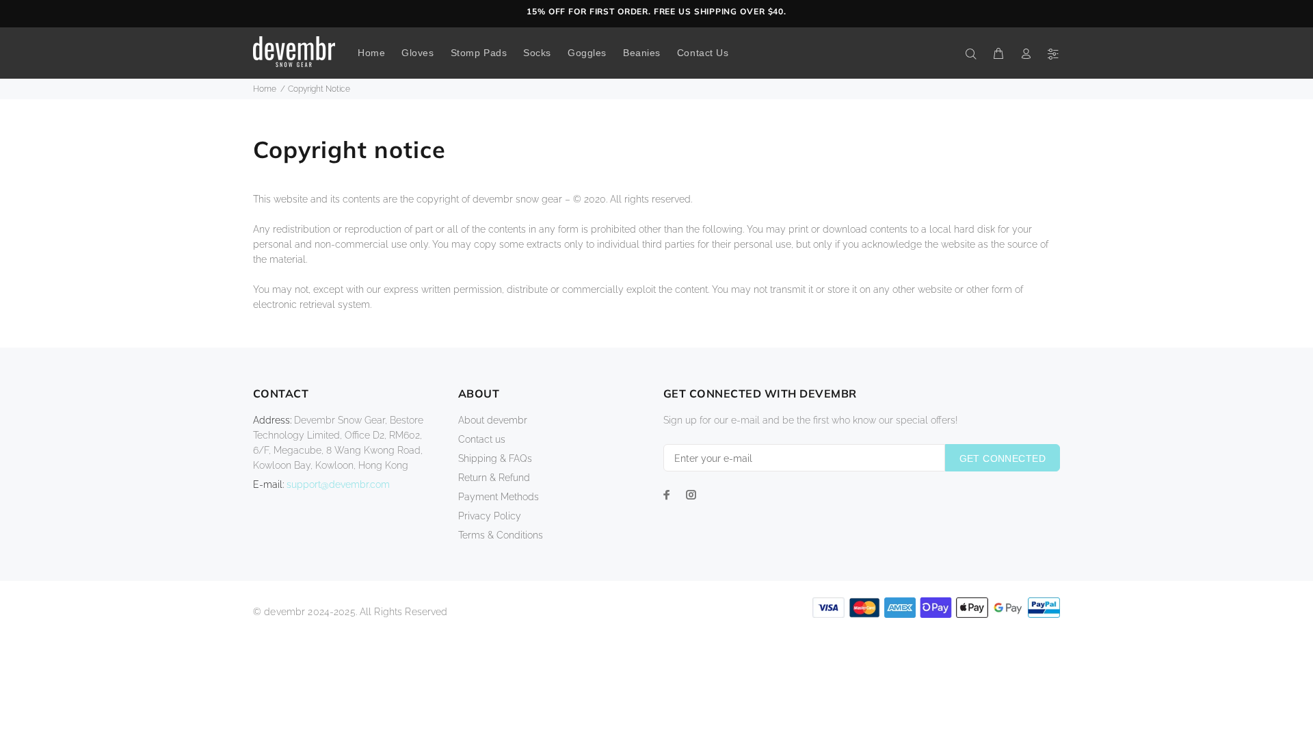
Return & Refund (494, 477)
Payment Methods (498, 496)
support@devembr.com (338, 484)
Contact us (481, 439)
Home (264, 89)
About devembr (492, 420)
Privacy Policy (489, 515)
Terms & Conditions (500, 535)
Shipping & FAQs (495, 458)
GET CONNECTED (1002, 458)
